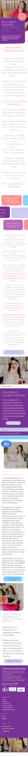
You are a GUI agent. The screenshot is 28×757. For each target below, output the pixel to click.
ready (11, 614)
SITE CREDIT (23, 754)
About (4, 668)
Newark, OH (22, 15)
